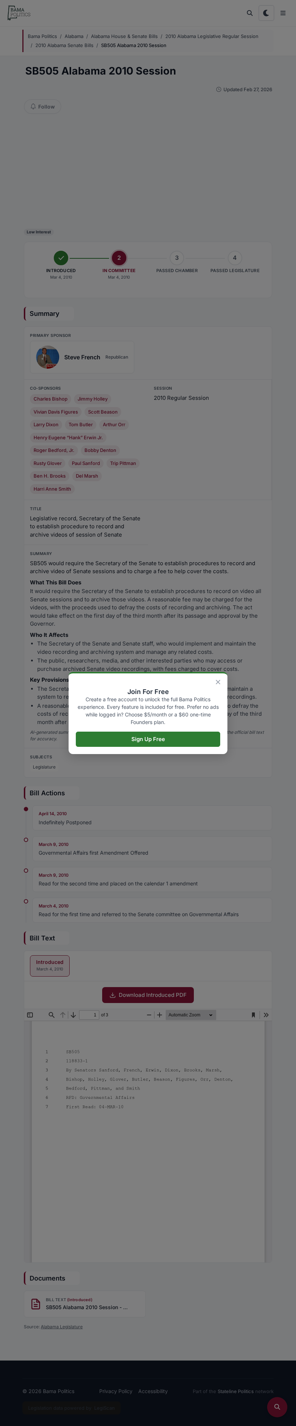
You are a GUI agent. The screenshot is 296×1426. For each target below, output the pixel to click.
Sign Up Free (148, 739)
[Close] (218, 682)
